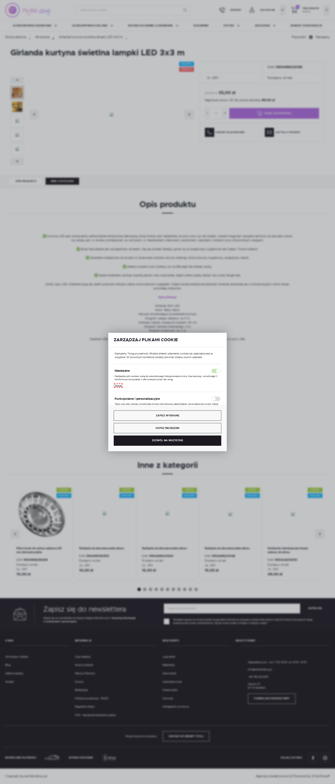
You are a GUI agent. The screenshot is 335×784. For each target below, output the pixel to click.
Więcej (118, 385)
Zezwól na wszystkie (167, 440)
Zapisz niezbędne (167, 428)
